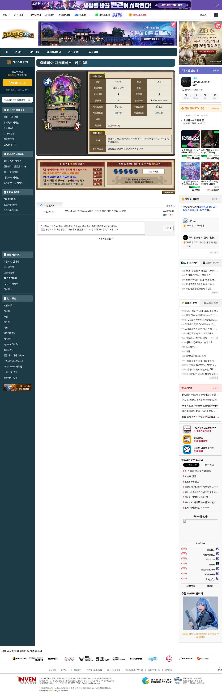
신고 (171, 214)
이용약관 (78, 670)
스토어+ (215, 108)
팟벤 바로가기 (10, 305)
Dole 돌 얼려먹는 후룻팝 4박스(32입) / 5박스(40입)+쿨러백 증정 (200, 416)
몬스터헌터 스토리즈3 (13, 361)
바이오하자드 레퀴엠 (13, 366)
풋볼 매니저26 (10, 377)
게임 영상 (8, 338)
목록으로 (169, 192)
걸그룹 (7, 322)
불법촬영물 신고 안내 (134, 670)
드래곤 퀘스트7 (10, 372)
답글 (164, 214)
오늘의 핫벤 (9, 267)
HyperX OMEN (11, 344)
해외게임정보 (9, 333)
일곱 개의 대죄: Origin (14, 355)
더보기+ (215, 70)
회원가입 (10, 90)
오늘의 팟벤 (9, 272)
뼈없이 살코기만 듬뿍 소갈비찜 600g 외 (200, 405)
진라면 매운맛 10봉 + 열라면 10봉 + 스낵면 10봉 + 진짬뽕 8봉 (200, 411)
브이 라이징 (9, 349)
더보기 (210, 586)
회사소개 (52, 670)
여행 (6, 327)
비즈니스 (65, 670)
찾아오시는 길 (154, 670)
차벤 (6, 316)
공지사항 (169, 670)
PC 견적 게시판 (11, 283)
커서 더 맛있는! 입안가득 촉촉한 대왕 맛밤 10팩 (200, 400)
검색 (29, 99)
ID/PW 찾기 (23, 90)
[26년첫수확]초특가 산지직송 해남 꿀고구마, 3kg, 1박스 (200, 394)
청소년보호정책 (113, 670)
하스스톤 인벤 (20, 62)
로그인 (203, 15)
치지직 (7, 311)
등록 (168, 228)
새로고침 (213, 253)
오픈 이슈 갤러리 (11, 261)
